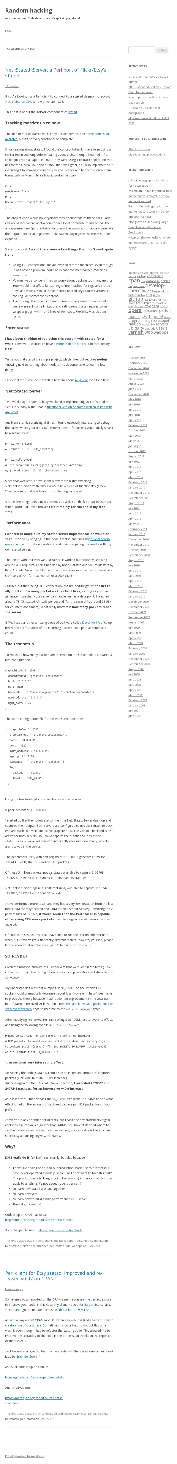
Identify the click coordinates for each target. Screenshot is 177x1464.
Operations (45, 1241)
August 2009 (136, 622)
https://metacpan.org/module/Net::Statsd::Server (39, 1220)
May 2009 (134, 633)
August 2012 (136, 456)
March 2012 (135, 477)
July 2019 (134, 404)
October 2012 (137, 451)
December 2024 (138, 368)
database (153, 281)
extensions (161, 291)
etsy (79, 1241)
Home (9, 31)
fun (149, 294)
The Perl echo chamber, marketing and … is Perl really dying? (150, 242)
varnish (136, 332)
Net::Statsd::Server (17, 1246)
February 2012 (137, 482)
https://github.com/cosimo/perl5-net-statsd (35, 1377)
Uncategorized (47, 1414)
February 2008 (137, 700)
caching (141, 276)
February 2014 (137, 425)
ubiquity (136, 328)
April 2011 (134, 519)
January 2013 (136, 446)
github (92, 1414)
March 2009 (135, 643)
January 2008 (136, 705)
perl (52, 1246)
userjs (162, 328)
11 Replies (12, 86)
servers (162, 324)
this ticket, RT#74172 (74, 1310)
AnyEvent (81, 380)
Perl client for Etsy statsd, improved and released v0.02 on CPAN (53, 1276)
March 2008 (135, 695)
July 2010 (134, 565)
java (146, 299)
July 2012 (134, 461)
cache (132, 276)
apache (154, 273)
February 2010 (137, 591)
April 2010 (134, 581)
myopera (151, 306)
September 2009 (139, 617)
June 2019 (134, 410)
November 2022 (138, 373)
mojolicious (136, 306)
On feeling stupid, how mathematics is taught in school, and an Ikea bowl (150, 196)
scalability (148, 324)
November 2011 (138, 493)
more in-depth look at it (72, 344)
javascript (155, 299)
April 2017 (134, 420)
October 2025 (137, 358)
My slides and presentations (147, 154)
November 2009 (138, 607)
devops (147, 291)
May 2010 (134, 576)
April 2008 (134, 690)
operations (150, 310)
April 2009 (134, 638)
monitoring (101, 1241)
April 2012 (134, 472)
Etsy (87, 1304)
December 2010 (138, 539)
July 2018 (134, 415)
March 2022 (135, 378)
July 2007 (134, 711)
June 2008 (134, 679)
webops (77, 1246)
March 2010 (135, 586)
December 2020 (138, 394)
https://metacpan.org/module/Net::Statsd (34, 1398)
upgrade (150, 328)
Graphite (22, 1356)
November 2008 (138, 659)
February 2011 (137, 529)
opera (135, 310)
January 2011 (136, 534)
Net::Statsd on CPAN (19, 101)
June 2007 (134, 716)
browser (164, 272)
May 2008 (134, 685)
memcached (159, 302)
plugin (167, 317)
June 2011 (134, 513)
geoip (156, 295)
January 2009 (136, 653)
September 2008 (139, 664)
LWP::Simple (143, 303)
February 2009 (137, 648)
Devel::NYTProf (92, 622)
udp (68, 1246)
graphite (102, 1414)
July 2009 (134, 627)
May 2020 (134, 399)
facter (132, 295)
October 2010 (137, 550)
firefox (140, 295)
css (143, 281)
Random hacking (28, 10)
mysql (164, 306)
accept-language (138, 273)
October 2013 (137, 430)
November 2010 (138, 544)
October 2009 (137, 612)
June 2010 (134, 570)
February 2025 (137, 363)
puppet (163, 320)
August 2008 (136, 669)
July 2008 (134, 674)
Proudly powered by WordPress (24, 1456)
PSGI (154, 321)
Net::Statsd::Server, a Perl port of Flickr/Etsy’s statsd (55, 72)
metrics (88, 1241)
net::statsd (12, 1419)
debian (165, 281)
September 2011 (139, 498)
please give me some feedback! (60, 1230)
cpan (72, 1241)
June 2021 (134, 389)
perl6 (158, 316)
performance (39, 1246)
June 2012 (134, 467)
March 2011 (135, 524)
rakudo (134, 324)
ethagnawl (135, 222)
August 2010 (136, 560)
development (147, 288)
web (149, 332)
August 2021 (136, 384)
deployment (136, 286)
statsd (72, 112)
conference (155, 276)
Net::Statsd (13, 1310)
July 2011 (134, 508)
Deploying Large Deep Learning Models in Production (148, 227)
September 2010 (139, 555)
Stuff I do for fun (139, 149)
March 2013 (135, 441)
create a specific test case (23, 1325)
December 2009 (138, 602)
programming (139, 320)
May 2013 (134, 435)
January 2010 (136, 596)
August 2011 (136, 503)
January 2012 (136, 487)
